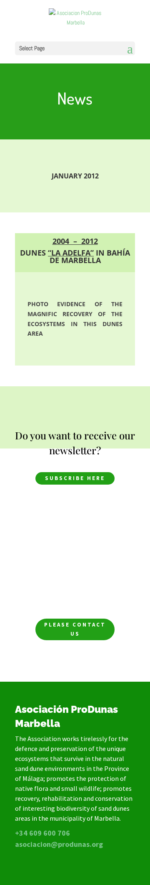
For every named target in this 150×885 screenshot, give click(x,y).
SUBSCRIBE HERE (75, 478)
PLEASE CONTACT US (75, 629)
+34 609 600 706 (42, 833)
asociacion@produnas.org (59, 844)
